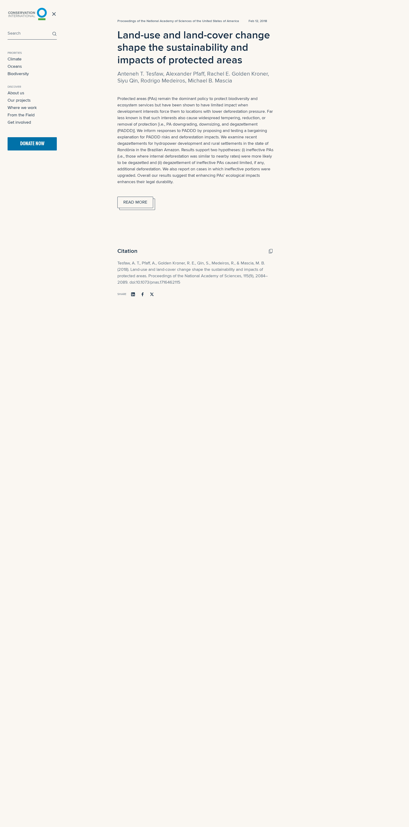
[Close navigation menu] (54, 14)
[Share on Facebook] (142, 294)
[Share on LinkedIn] (133, 294)
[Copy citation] (270, 251)
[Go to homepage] (27, 14)
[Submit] (53, 34)
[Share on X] (152, 294)
